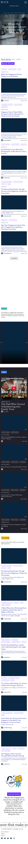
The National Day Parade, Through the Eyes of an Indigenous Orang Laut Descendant (14, 191)
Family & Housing (5, 144)
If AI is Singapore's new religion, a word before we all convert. (13, 688)
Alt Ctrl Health (5, 435)
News (22, 20)
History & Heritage (18, 565)
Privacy (3, 835)
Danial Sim (7, 764)
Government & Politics (7, 104)
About (3, 833)
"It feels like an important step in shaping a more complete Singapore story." (12, 212)
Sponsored (4, 107)
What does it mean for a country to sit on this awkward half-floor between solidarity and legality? (14, 615)
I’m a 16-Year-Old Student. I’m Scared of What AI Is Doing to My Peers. (14, 684)
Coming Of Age (4, 72)
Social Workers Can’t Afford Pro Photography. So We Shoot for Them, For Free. (14, 151)
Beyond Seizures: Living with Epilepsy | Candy (14, 467)
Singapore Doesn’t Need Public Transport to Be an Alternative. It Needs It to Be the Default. (12, 114)
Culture (18, 59)
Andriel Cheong (8, 727)
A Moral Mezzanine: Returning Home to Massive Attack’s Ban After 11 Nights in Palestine (14, 610)
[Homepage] (4, 2)
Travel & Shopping (6, 750)
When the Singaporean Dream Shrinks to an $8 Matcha (11, 75)
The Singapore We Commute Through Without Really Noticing (12, 755)
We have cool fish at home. (7, 724)
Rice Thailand (5, 832)
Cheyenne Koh (8, 216)
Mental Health (15, 432)
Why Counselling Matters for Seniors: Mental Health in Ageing (13, 438)
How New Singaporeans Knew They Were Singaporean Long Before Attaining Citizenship (13, 227)
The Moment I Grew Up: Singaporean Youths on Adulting (13, 525)
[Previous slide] (1, 29)
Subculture (23, 144)
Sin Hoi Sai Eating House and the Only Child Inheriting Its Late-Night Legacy (13, 647)
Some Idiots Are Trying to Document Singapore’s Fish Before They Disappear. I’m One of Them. (13, 720)
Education (7, 20)
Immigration (4, 220)
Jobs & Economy (15, 20)
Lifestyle (4, 184)
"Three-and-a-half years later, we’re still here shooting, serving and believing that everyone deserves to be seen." (14, 173)
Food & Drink (15, 639)
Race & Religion (13, 220)
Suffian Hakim (8, 618)
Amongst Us (4, 147)
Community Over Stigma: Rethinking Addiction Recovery (11, 495)
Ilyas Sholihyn (8, 140)
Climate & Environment (7, 286)
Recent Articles (6, 59)
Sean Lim (12, 43)
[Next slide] (26, 29)
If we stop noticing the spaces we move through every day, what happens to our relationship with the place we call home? (14, 760)
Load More (14, 258)
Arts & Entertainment (7, 565)
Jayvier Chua (7, 692)
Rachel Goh (7, 177)
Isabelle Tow (7, 657)
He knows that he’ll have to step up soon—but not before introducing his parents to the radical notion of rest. (13, 653)
